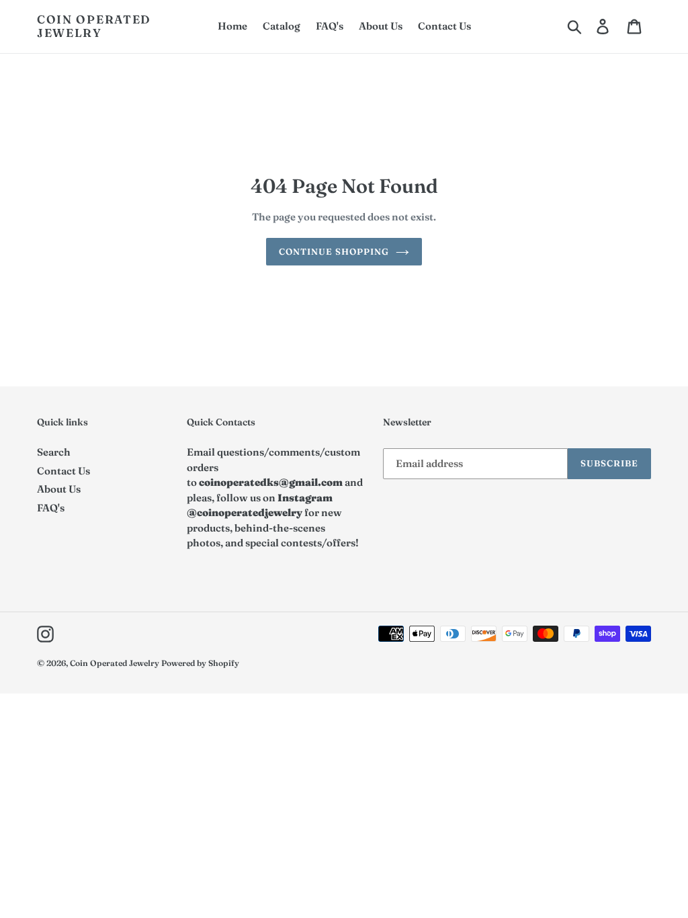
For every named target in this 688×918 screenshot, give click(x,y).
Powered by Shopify (200, 663)
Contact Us (63, 470)
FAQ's (50, 507)
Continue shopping (334, 251)
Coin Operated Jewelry (94, 26)
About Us (59, 489)
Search (54, 452)
